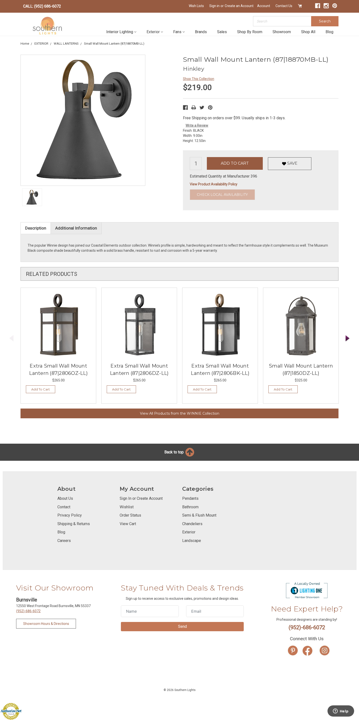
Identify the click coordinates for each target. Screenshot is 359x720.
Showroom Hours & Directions (46, 624)
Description (35, 228)
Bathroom (190, 507)
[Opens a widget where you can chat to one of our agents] (340, 711)
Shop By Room (249, 32)
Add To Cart (40, 389)
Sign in (214, 6)
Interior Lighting (119, 32)
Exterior (153, 32)
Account (263, 6)
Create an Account (239, 6)
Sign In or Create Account (141, 498)
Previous (11, 338)
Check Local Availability (222, 194)
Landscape (191, 540)
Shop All (308, 32)
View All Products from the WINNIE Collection (179, 413)
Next (348, 338)
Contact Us (283, 6)
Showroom (282, 32)
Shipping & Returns (73, 523)
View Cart (128, 523)
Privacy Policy (69, 515)
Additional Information (76, 228)
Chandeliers (192, 523)
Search (325, 21)
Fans (177, 32)
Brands (201, 32)
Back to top (174, 452)
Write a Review (197, 125)
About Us (65, 498)
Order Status (130, 515)
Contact (63, 507)
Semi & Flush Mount (199, 515)
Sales (222, 32)
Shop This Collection (198, 79)
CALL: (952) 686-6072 (42, 6)
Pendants (190, 498)
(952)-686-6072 (28, 611)
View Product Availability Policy (213, 184)
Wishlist (127, 507)
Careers (64, 540)
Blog (329, 32)
